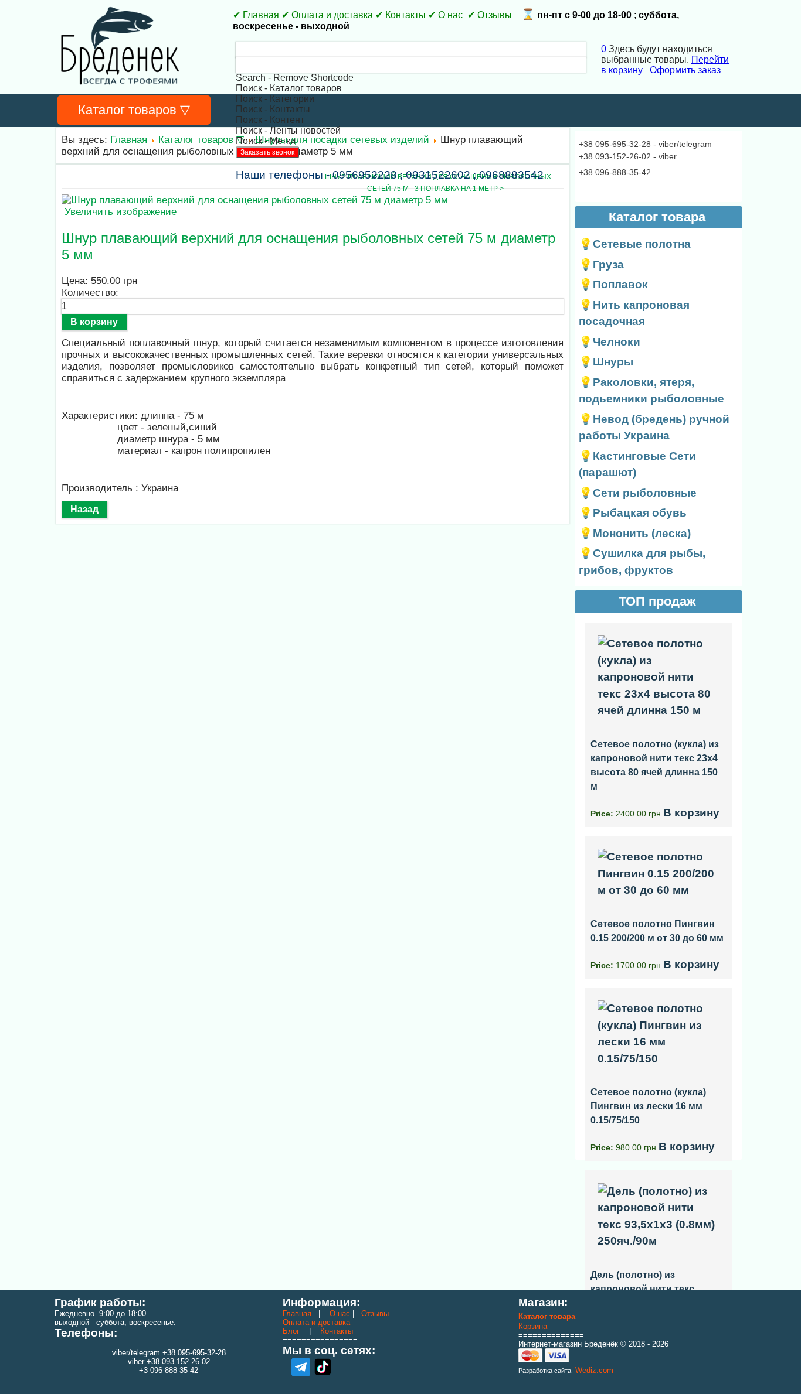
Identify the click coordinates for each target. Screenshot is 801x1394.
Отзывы (494, 15)
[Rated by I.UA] (169, 1380)
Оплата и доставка (332, 15)
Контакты (405, 15)
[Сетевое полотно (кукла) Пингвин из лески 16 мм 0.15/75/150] (658, 1059)
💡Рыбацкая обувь (633, 513)
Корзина (532, 1326)
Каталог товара (546, 1316)
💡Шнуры (606, 362)
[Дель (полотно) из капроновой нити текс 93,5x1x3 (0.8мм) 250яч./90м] (658, 1241)
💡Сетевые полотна (635, 244)
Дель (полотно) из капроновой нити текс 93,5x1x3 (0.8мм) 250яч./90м (653, 1289)
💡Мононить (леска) (635, 533)
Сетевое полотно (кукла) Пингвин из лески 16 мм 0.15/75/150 (648, 1106)
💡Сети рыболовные (638, 493)
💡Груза (601, 264)
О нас (450, 15)
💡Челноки (609, 342)
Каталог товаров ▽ (134, 109)
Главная (261, 15)
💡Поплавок (613, 284)
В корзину (691, 813)
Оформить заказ (685, 70)
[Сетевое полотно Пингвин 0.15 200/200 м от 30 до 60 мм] (658, 890)
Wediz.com (593, 1370)
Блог (291, 1331)
